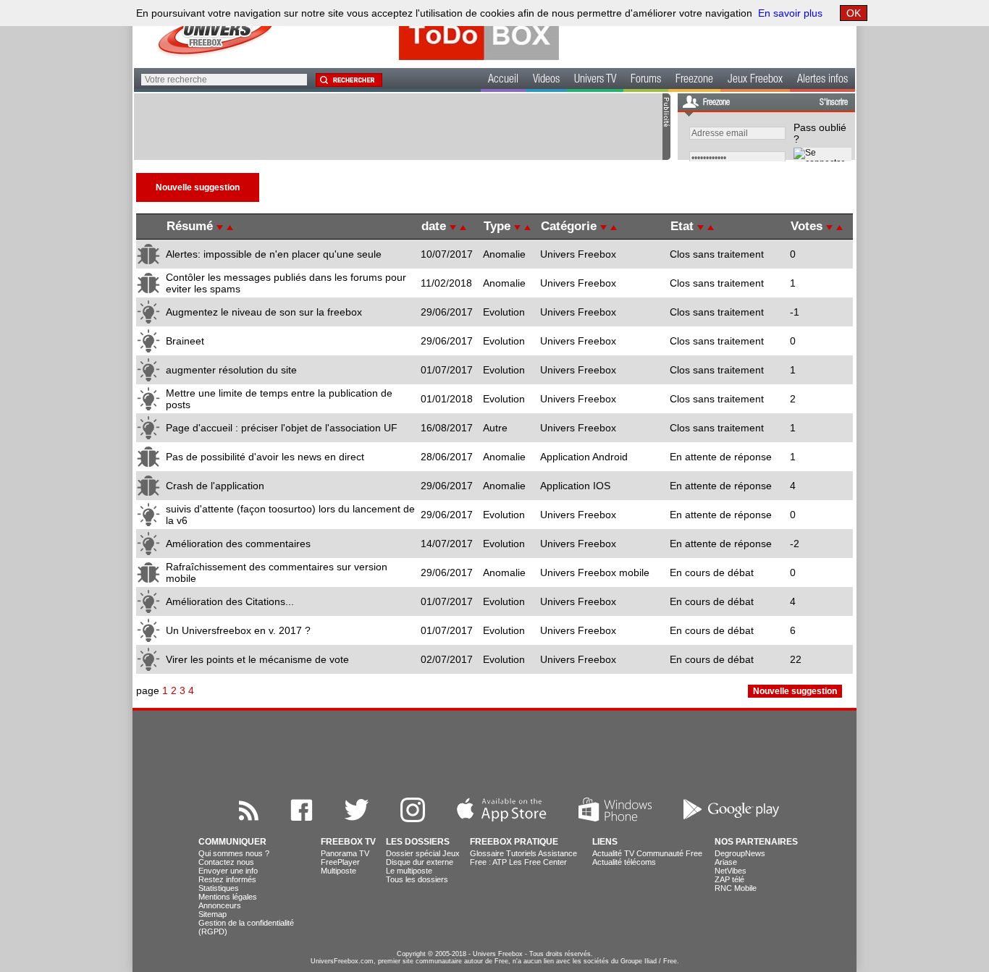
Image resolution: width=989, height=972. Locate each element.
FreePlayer (340, 862)
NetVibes (730, 870)
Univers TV (595, 80)
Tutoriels (521, 853)
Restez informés (227, 879)
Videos (546, 80)
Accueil (503, 80)
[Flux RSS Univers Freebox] (248, 818)
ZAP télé (729, 879)
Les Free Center (538, 862)
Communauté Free (669, 853)
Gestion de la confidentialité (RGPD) (246, 927)
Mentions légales (227, 896)
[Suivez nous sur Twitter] (357, 818)
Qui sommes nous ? (233, 853)
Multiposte (338, 870)
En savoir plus (790, 13)
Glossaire (487, 853)
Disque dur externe (419, 862)
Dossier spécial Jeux (423, 853)
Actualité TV (613, 853)
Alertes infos (822, 80)
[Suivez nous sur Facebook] (301, 818)
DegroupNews (740, 853)
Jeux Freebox (755, 80)
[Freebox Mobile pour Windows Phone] (615, 818)
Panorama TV (345, 853)
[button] (348, 80)
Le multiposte (409, 870)
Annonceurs (219, 905)
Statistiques (218, 888)
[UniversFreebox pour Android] (731, 818)
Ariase (726, 862)
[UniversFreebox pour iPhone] (502, 818)
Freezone (694, 80)
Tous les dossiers (417, 879)
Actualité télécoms (624, 862)
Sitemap (212, 914)
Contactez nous (226, 862)
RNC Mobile (736, 888)
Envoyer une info (228, 870)
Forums (646, 80)
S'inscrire (834, 102)
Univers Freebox (498, 954)
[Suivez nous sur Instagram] (412, 818)
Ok (853, 13)
